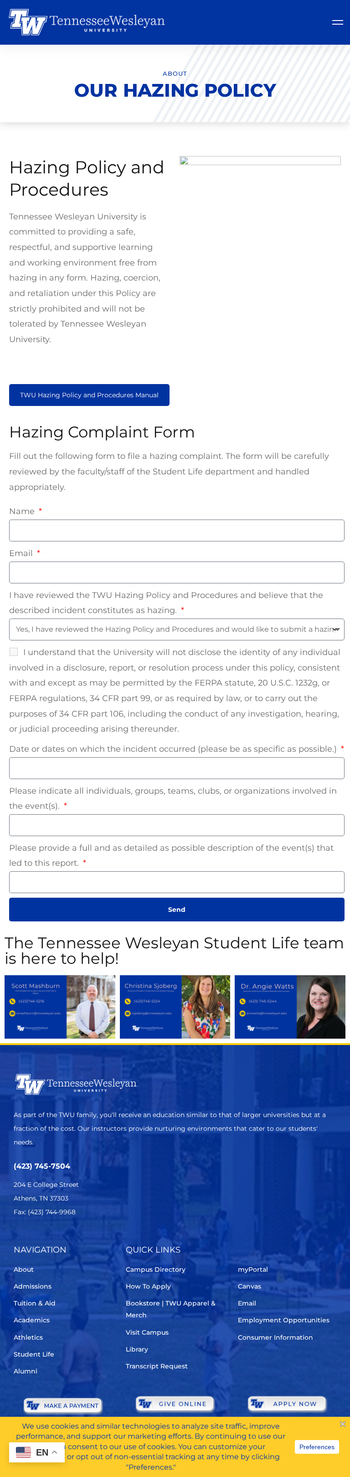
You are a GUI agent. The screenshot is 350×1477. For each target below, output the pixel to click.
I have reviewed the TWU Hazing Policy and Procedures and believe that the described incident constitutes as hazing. (166, 603)
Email (22, 553)
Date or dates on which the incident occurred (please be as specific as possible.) (174, 749)
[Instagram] (70, 1239)
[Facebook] (45, 1239)
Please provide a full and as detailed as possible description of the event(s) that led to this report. (171, 856)
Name (23, 511)
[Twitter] (19, 1239)
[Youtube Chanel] (96, 1239)
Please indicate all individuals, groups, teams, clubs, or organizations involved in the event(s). (173, 798)
